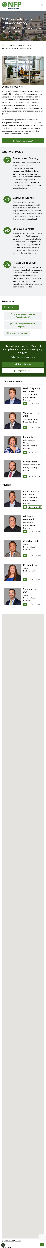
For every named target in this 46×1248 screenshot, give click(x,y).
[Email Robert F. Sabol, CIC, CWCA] (25, 507)
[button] (42, 1244)
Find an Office (23, 45)
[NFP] (12, 5)
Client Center (9, 307)
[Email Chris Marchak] (25, 555)
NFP (3, 45)
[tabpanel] (23, 323)
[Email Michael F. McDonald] (25, 531)
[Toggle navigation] (42, 5)
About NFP (11, 45)
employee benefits (32, 244)
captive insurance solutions (24, 208)
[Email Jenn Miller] (25, 452)
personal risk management (30, 270)
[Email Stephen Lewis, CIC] (25, 604)
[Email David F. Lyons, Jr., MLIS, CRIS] (25, 403)
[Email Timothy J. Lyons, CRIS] (25, 427)
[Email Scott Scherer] (25, 476)
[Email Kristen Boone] (25, 579)
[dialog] (3, 1245)
